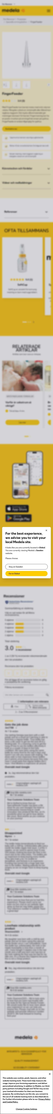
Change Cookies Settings (26, 1109)
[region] (26, 1092)
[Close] (50, 1074)
